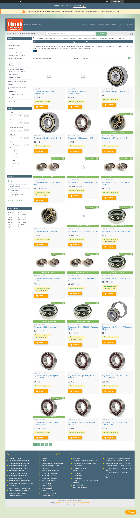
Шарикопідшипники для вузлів (19, 481)
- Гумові (43, 461)
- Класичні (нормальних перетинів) (85, 461)
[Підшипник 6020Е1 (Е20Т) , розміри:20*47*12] (83, 76)
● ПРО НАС (11, 101)
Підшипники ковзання (16, 471)
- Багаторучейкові (79, 468)
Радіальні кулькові (15, 458)
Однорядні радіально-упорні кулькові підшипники (57, 38)
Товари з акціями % (14, 45)
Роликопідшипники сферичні (19, 466)
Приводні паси (13, 74)
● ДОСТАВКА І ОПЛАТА (15, 94)
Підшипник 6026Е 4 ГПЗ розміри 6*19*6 (116, 231)
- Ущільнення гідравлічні (49, 476)
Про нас (121, 25)
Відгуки (114, 25)
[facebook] (34, 51)
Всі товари (91, 25)
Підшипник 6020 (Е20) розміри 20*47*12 (83, 231)
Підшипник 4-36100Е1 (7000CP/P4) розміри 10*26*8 (114, 377)
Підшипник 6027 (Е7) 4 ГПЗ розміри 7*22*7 (81, 279)
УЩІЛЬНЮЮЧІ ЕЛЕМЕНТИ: (50, 471)
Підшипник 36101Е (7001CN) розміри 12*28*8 (81, 423)
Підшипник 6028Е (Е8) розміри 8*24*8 (116, 278)
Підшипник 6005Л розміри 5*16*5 (114, 138)
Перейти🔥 (79, 6)
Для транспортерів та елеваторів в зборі (117, 473)
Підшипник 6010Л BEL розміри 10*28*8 (82, 182)
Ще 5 (13, 166)
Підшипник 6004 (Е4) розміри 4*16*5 (47, 138)
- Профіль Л (77, 473)
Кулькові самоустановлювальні (19, 461)
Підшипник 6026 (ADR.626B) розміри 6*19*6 (47, 279)
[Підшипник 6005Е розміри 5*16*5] (83, 123)
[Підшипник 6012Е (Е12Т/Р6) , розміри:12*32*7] (49, 76)
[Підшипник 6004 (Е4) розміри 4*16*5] (49, 123)
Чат (132, 512)
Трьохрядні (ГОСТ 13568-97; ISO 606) (117, 463)
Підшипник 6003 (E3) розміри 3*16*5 (115, 92)
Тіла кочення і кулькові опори (19, 491)
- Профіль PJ (77, 476)
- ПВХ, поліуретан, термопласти (52, 463)
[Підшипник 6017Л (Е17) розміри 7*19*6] (49, 216)
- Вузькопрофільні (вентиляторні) (84, 463)
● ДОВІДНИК (12, 91)
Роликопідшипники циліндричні (20, 463)
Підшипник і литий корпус (16, 55)
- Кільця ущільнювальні (49, 481)
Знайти (101, 33)
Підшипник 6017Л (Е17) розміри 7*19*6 (48, 231)
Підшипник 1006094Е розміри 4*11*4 (47, 327)
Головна (83, 25)
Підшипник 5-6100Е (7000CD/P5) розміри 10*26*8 (83, 328)
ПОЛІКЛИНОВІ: (78, 471)
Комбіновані (13, 486)
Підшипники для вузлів (16, 52)
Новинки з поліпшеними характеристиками (17, 494)
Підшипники (12, 49)
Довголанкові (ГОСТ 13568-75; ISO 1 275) (119, 466)
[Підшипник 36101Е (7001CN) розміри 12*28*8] (83, 407)
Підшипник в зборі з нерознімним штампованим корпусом (17, 64)
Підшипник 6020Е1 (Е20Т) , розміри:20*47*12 (78, 93)
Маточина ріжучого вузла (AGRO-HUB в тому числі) (16, 70)
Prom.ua (80, 501)
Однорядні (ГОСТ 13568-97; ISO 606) (117, 458)
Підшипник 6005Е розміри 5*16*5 (80, 138)
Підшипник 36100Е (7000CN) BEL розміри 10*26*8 (46, 377)
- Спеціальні (45, 468)
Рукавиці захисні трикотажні (17, 88)
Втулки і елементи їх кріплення (19, 488)
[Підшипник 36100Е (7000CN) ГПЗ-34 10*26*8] (83, 360)
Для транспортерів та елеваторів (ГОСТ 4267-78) (119, 469)
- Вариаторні (77, 466)
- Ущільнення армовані (49, 473)
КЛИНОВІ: (76, 458)
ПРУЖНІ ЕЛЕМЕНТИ (47, 486)
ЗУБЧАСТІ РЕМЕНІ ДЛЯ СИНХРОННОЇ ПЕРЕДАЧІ (85, 481)
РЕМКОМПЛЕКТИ (47, 491)
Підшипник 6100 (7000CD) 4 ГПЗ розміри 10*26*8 (117, 328)
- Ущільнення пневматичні (50, 478)
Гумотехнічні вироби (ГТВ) (17, 81)
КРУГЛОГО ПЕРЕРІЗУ (80, 487)
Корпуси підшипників (15, 59)
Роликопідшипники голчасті (18, 468)
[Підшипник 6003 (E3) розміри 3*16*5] (117, 76)
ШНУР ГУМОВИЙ (46, 488)
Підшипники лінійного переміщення (21, 483)
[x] (36, 51)
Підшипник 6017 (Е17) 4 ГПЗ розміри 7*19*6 (115, 183)
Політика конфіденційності (81, 503)
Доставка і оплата (104, 25)
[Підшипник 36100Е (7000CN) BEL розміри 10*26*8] (49, 360)
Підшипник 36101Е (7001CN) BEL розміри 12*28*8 (46, 423)
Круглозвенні (110, 477)
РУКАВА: (44, 458)
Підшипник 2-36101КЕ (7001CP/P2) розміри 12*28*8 (115, 423)
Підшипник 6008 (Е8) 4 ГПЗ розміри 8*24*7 (47, 183)
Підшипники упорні (15, 478)
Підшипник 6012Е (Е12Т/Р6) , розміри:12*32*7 (44, 93)
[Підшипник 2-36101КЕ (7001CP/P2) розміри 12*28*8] (117, 407)
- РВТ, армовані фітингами (50, 466)
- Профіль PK (77, 478)
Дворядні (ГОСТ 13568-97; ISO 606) (117, 461)
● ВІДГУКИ (11, 98)
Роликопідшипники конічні (18, 476)
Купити (42, 107)
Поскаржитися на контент (63, 503)
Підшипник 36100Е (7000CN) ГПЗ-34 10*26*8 (81, 377)
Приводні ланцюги (14, 78)
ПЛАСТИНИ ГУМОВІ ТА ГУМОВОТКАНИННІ (48, 494)
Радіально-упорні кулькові (18, 473)
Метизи (10, 84)
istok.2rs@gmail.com (16, 200)
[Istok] (15, 25)
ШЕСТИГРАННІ (78, 485)
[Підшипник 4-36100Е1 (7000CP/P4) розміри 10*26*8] (117, 360)
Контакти (129, 25)
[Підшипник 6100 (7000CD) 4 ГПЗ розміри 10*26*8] (117, 312)
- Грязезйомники (47, 483)
